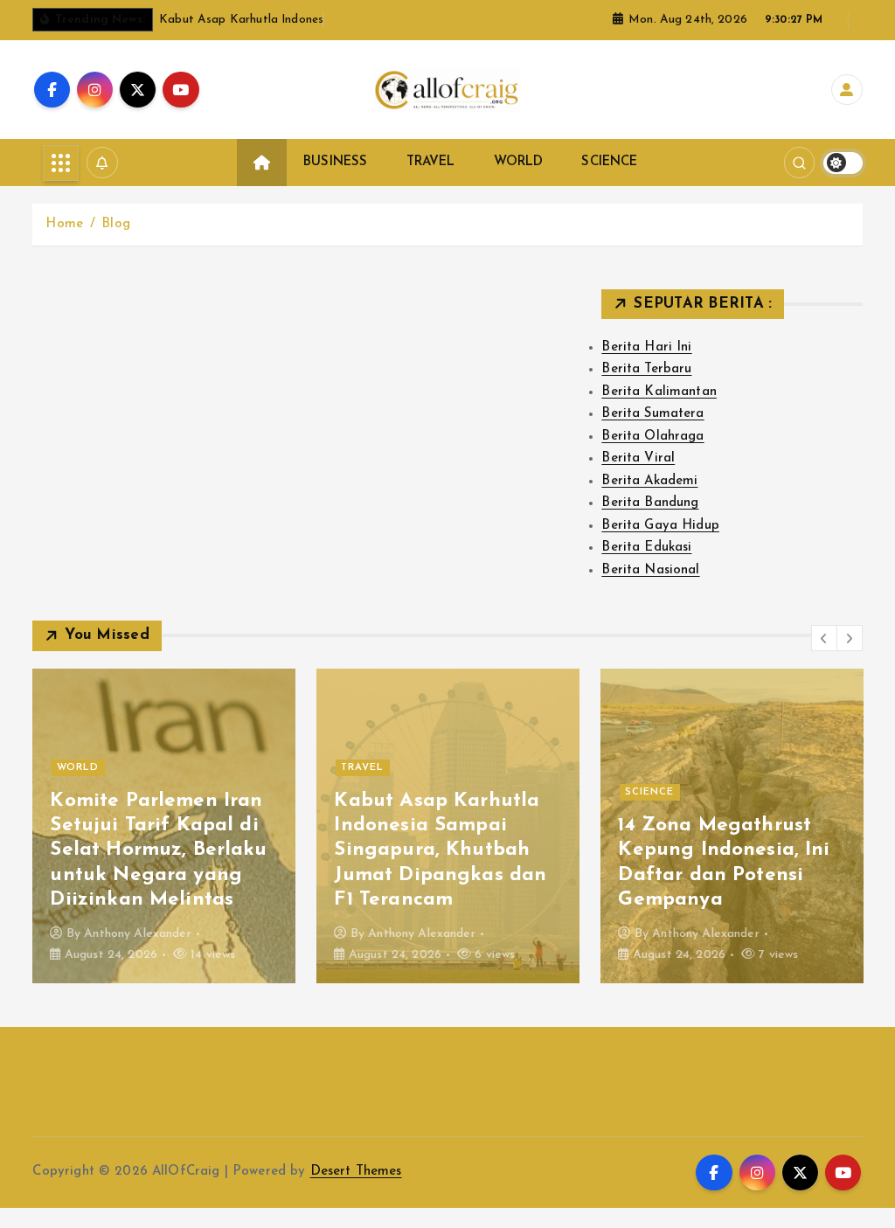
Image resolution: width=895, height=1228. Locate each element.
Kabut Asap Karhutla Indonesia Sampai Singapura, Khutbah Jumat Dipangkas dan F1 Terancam (440, 850)
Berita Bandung (649, 503)
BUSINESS (335, 162)
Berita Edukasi (646, 547)
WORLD (519, 162)
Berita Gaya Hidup (660, 525)
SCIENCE (609, 162)
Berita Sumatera (652, 413)
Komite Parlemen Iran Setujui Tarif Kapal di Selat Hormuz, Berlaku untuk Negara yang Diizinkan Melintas (158, 850)
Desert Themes (356, 1171)
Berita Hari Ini (646, 347)
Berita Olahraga (652, 436)
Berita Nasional (650, 570)
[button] (824, 638)
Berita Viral (638, 458)
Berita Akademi (649, 481)
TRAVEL (430, 162)
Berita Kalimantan (659, 392)
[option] (163, 826)
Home (64, 224)
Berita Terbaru (646, 369)
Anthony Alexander (137, 933)
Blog (115, 224)
